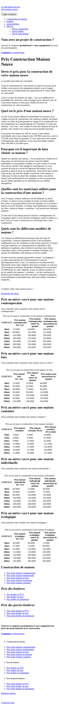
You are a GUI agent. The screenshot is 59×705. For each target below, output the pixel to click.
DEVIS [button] (10, 26)
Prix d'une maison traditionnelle (20, 575)
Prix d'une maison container (19, 583)
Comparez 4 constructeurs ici (28, 311)
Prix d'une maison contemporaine (21, 573)
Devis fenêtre (18, 31)
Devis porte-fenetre (20, 34)
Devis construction (20, 29)
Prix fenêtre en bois (15, 597)
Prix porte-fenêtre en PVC (18, 611)
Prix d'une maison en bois (18, 578)
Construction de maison (17, 19)
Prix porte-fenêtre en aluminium (20, 616)
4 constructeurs (12, 52)
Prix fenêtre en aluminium (18, 599)
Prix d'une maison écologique (19, 580)
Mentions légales (8, 693)
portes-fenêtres (13, 24)
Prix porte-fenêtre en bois (17, 613)
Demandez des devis (10, 293)
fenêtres (10, 21)
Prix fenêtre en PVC (15, 594)
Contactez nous (7, 702)
